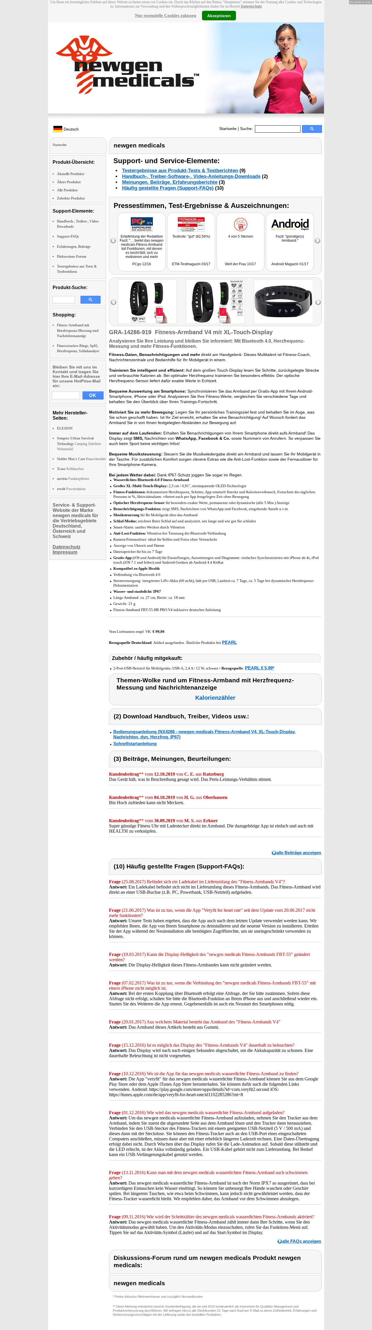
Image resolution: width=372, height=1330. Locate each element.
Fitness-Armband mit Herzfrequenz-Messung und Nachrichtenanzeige (78, 330)
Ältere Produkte (69, 182)
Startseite (228, 128)
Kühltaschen (70, 469)
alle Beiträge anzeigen (298, 852)
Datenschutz (251, 6)
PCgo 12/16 (141, 264)
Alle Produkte (67, 190)
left (113, 302)
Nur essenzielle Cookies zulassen (165, 15)
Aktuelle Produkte (70, 174)
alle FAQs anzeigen (301, 1241)
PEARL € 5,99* (259, 667)
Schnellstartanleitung (135, 743)
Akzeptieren (219, 15)
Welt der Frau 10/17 (240, 264)
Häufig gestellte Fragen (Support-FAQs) (168, 188)
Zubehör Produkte (71, 198)
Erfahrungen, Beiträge (73, 247)
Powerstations (71, 489)
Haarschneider (81, 459)
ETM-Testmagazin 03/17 (191, 264)
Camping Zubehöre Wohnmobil (79, 443)
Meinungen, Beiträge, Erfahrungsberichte (169, 182)
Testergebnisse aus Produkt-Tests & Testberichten (180, 170)
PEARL (229, 642)
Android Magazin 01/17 (289, 264)
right (318, 302)
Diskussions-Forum (71, 256)
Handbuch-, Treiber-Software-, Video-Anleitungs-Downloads (191, 176)
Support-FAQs (68, 236)
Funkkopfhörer (73, 479)
